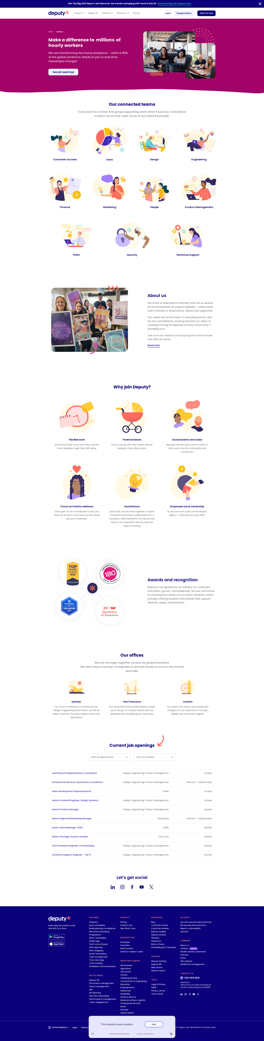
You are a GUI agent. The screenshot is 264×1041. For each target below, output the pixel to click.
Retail (123, 1006)
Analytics (93, 922)
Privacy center (158, 990)
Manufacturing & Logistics (132, 1000)
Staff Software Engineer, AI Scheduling (73, 845)
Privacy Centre (87, 1027)
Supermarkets (127, 1012)
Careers (184, 948)
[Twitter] (151, 887)
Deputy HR (94, 980)
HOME (50, 32)
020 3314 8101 (192, 978)
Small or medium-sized (131, 951)
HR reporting (95, 992)
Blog (153, 922)
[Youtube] (142, 887)
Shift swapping (96, 950)
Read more (154, 345)
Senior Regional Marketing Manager (72, 818)
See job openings (63, 72)
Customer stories (159, 925)
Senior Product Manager (65, 809)
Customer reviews (160, 928)
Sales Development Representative (71, 791)
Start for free (206, 13)
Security (124, 1009)
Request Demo (184, 13)
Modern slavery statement (193, 951)
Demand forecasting (99, 931)
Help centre (156, 967)
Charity (123, 974)
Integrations (95, 934)
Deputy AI (92, 13)
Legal (74, 1027)
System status (158, 970)
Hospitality (125, 993)
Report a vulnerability (190, 928)
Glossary (155, 938)
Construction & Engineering (133, 981)
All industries (126, 965)
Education (125, 984)
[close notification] (260, 3)
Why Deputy (186, 961)
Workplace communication (102, 966)
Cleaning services (128, 978)
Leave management (99, 986)
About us (184, 945)
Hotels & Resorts (128, 997)
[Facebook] (132, 887)
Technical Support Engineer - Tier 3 (71, 854)
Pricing (136, 13)
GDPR (153, 987)
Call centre (125, 971)
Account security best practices (195, 922)
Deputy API (156, 964)
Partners (184, 954)
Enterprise (125, 942)
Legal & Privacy (158, 984)
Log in (168, 13)
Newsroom (156, 941)
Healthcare (125, 990)
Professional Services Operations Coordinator (77, 782)
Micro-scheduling (97, 938)
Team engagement (98, 1002)
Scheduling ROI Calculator (163, 947)
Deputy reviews (158, 934)
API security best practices (193, 925)
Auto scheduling (97, 925)
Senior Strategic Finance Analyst (70, 836)
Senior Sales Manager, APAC (67, 827)
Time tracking (96, 963)
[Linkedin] (113, 887)
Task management (98, 956)
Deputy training (158, 961)
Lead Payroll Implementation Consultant (74, 773)
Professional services (130, 1003)
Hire (91, 989)
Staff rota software (98, 944)
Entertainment (127, 987)
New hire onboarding (99, 996)
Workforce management (192, 964)
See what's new (127, 928)
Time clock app (96, 960)
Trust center (157, 993)
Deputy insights (158, 931)
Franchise (125, 945)
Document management (101, 983)
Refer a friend (157, 944)
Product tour (126, 925)
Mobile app (94, 941)
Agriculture (125, 968)
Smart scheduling (97, 953)
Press (182, 958)
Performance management (102, 999)
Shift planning (95, 947)
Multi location (126, 948)
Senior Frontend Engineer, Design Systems (75, 800)
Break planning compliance (102, 928)
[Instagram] (122, 887)
